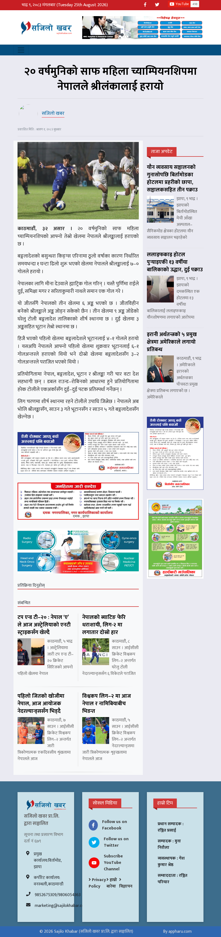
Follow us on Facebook (114, 825)
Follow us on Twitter (116, 842)
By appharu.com (177, 931)
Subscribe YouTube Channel (113, 863)
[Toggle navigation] (21, 50)
